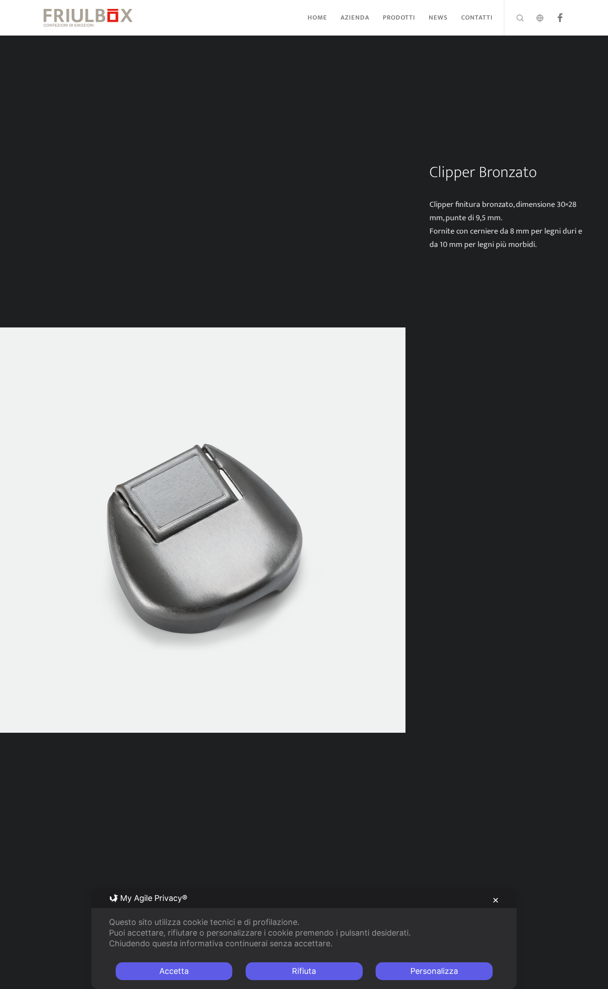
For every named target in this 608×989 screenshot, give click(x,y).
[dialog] (304, 938)
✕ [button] (495, 900)
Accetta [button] (174, 971)
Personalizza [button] (434, 971)
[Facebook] (554, 18)
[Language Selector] (534, 18)
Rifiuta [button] (304, 971)
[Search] (514, 18)
